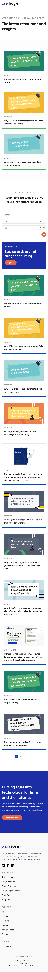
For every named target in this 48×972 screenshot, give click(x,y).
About (4, 911)
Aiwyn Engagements (11, 890)
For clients (6, 946)
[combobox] (24, 221)
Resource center (9, 934)
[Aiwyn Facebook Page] (9, 865)
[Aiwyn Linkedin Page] (4, 865)
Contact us (7, 925)
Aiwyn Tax (6, 895)
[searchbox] (5, 221)
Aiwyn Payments (9, 877)
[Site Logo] (17, 4)
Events (5, 916)
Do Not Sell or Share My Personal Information (24, 966)
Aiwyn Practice (8, 881)
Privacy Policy (24, 963)
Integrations (7, 899)
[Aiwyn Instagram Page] (13, 865)
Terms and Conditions (24, 961)
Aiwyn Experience (10, 886)
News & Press (8, 929)
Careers (5, 920)
